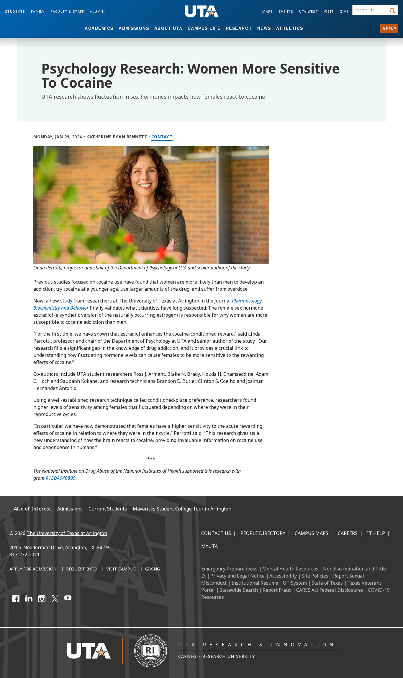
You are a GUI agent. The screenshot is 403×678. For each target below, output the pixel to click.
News (264, 28)
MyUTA (209, 546)
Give (344, 11)
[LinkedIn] (28, 598)
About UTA (168, 28)
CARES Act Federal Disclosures (329, 590)
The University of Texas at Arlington (67, 533)
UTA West (308, 11)
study (66, 300)
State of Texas (327, 583)
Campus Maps (311, 533)
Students (15, 11)
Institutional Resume (254, 583)
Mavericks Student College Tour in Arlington (182, 508)
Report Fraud (277, 590)
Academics (99, 28)
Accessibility (283, 576)
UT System (295, 583)
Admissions (134, 28)
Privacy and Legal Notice (237, 576)
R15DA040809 (61, 478)
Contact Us (216, 533)
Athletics (289, 28)
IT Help (376, 533)
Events (286, 11)
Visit (329, 11)
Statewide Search (238, 590)
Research (239, 28)
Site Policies (315, 576)
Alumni (97, 11)
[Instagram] (41, 598)
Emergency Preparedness (229, 568)
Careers (348, 533)
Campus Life (204, 28)
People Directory (262, 533)
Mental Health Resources (290, 568)
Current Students (108, 508)
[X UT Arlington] (54, 598)
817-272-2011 (24, 554)
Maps (267, 11)
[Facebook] (15, 598)
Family (38, 11)
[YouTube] (67, 598)
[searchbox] (370, 10)
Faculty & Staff (67, 11)
